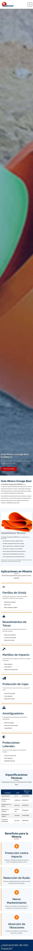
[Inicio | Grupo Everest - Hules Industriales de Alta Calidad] (8, 4)
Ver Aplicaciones (8, 469)
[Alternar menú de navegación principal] (30, 4)
